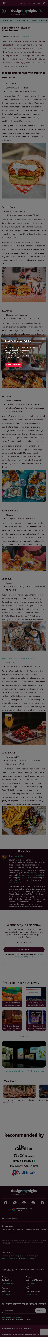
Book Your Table (13, 364)
